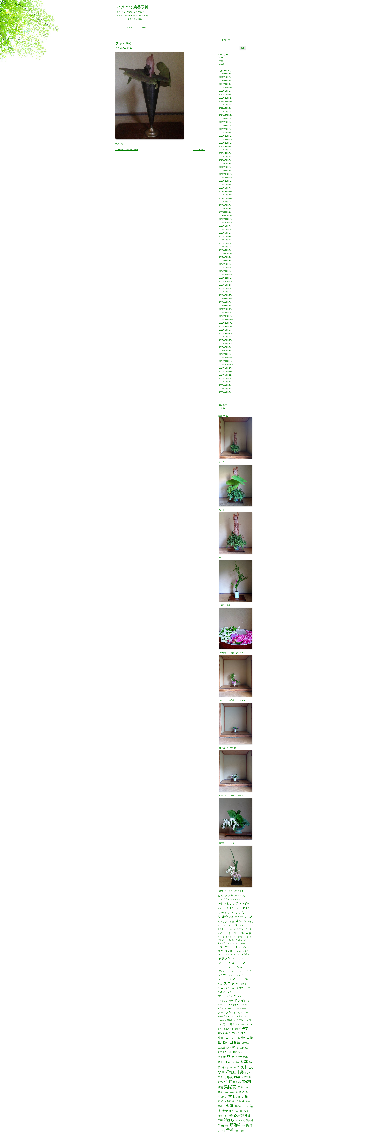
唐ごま (249, 1024)
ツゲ (248, 988)
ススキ (229, 983)
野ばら (229, 1120)
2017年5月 (223, 264)
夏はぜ (226, 1029)
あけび (221, 896)
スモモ (243, 984)
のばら (235, 933)
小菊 (221, 1037)
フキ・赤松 (199, 149)
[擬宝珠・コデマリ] (236, 817)
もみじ (249, 937)
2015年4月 (223, 344)
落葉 (247, 1101)
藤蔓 (225, 1110)
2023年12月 (224, 87)
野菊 (221, 1125)
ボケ (234, 1013)
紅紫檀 (238, 1082)
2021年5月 (223, 126)
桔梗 (226, 1068)
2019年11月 (224, 177)
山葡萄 (228, 1048)
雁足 (219, 1131)
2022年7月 (223, 108)
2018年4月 (223, 243)
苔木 (231, 1096)
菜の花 (227, 1101)
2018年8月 (223, 229)
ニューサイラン (233, 1005)
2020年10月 (224, 143)
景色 (246, 1048)
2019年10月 (224, 181)
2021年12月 (224, 115)
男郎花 (228, 1077)
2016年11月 (224, 278)
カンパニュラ (223, 954)
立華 (221, 61)
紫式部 (247, 1081)
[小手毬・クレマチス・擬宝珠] (236, 769)
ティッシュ (227, 996)
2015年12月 (224, 316)
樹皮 (117, 143)
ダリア (242, 988)
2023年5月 (223, 91)
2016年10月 (224, 281)
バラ (220, 1008)
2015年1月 (223, 354)
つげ (235, 925)
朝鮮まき (222, 1052)
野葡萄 (235, 1125)
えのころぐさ (223, 899)
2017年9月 (223, 257)
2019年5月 (223, 198)
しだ (241, 912)
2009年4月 (223, 385)
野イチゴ (239, 1120)
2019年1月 (223, 212)
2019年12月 (224, 174)
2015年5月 (223, 340)
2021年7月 (223, 119)
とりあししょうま (225, 929)
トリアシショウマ (225, 1001)
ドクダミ (240, 1000)
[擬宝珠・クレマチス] (236, 722)
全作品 (144, 28)
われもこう (231, 943)
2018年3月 (223, 247)
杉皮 (234, 1057)
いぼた (242, 896)
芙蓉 (246, 1088)
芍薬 (240, 1087)
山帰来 (241, 1037)
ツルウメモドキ (226, 991)
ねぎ (228, 933)
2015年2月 (223, 351)
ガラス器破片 (243, 954)
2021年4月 (223, 129)
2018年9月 (223, 226)
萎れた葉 (236, 1101)
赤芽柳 (239, 1115)
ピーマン (221, 1013)
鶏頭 (242, 1131)
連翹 (247, 1115)
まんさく (233, 937)
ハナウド (244, 1005)
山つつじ (231, 1037)
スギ (247, 979)
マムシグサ (242, 1012)
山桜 (250, 1037)
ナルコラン (222, 1005)
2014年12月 (224, 357)
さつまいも (232, 913)
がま (235, 903)
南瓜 (232, 1024)
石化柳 (247, 1077)
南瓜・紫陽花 (240, 1024)
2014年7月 (223, 375)
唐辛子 (220, 1029)
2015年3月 (223, 347)
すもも (250, 922)
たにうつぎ (227, 925)
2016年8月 (223, 288)
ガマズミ (233, 954)
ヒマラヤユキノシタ (232, 1008)
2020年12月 (224, 136)
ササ (228, 967)
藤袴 (231, 1111)
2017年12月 (224, 254)
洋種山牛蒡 (235, 1072)
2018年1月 (223, 250)
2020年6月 (223, 157)
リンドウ (238, 1016)
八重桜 (240, 1020)
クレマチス (226, 963)
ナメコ (250, 1001)
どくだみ (238, 929)
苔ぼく (222, 1096)
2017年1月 (223, 271)
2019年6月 (223, 195)
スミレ (237, 984)
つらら (240, 925)
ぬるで (221, 933)
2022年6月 (223, 112)
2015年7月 (223, 333)
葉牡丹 (221, 1106)
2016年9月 (223, 285)
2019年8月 (223, 188)
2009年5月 (223, 382)
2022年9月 (223, 105)
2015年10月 (224, 323)
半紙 (219, 1024)
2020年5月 (223, 160)
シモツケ (222, 975)
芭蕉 (220, 1092)
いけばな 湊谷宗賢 (132, 7)
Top (118, 28)
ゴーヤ (221, 967)
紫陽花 (230, 1087)
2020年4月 (223, 164)
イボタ (234, 947)
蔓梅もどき (240, 1106)
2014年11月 (224, 361)
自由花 (222, 64)
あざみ (229, 895)
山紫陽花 (245, 1043)
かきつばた (224, 903)
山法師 (223, 1042)
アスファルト (240, 943)
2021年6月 (223, 122)
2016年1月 (223, 312)
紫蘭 (220, 1087)
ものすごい (242, 937)
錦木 (243, 1126)
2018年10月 (224, 222)
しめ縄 (241, 917)
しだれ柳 (223, 916)
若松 (238, 1097)
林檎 (245, 1057)
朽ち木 (222, 1057)
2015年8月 (223, 330)
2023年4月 (223, 94)
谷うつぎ (222, 1116)
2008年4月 (223, 392)
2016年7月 (223, 292)
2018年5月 (223, 240)
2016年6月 (223, 295)
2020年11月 (224, 139)
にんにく (247, 929)
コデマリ (242, 963)
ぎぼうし (231, 907)
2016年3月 (223, 306)
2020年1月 (223, 171)
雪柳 (230, 1130)
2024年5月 (223, 80)
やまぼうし (222, 940)
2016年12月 (224, 274)
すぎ (232, 922)
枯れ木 (231, 1062)
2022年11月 (224, 101)
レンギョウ (222, 1020)
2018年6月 (223, 236)
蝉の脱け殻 (239, 1111)
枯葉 (244, 1062)
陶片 (249, 1125)
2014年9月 (223, 368)
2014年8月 (223, 371)
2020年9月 (223, 146)
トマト (240, 996)
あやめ (237, 896)
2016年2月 (223, 309)
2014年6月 (223, 378)
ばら (242, 933)
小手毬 (233, 1033)
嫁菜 (236, 1029)
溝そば (247, 1073)
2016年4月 (223, 302)
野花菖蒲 (248, 1120)
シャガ (231, 975)
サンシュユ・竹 (235, 971)
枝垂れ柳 (222, 1062)
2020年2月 (223, 167)
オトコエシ (238, 951)
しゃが (248, 916)
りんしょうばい (241, 940)
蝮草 (246, 1110)
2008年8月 (223, 389)
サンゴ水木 (236, 967)
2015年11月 (224, 319)
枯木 (238, 1062)
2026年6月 (223, 74)
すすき (241, 921)
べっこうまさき (223, 937)
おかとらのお (235, 899)
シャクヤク (241, 975)
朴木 (243, 1052)
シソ (243, 971)
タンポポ (234, 988)
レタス (245, 1016)
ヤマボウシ (228, 1016)
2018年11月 (224, 219)
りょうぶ (231, 940)
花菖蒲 (240, 1092)
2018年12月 (224, 216)
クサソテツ (237, 958)
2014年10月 (224, 364)
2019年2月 (223, 209)
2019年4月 (223, 202)
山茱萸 (221, 1047)
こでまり (245, 907)
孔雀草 (243, 1028)
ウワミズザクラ (243, 947)
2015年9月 (223, 326)
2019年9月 (223, 184)
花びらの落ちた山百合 (126, 149)
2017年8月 (223, 261)
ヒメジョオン (245, 1008)
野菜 (226, 1126)
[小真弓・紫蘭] (236, 579)
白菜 (237, 1077)
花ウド (226, 1092)
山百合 (234, 1042)
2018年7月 (223, 233)
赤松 (230, 1115)
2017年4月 (223, 267)
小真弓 (242, 1033)
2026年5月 (223, 77)
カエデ (245, 951)
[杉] (236, 531)
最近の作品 (131, 28)
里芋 (220, 1120)
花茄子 (232, 1092)
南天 (225, 1024)
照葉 (220, 1077)
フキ (228, 1012)
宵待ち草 (223, 1033)
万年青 (230, 1020)
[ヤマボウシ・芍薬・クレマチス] (236, 626)
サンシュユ (223, 971)
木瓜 (229, 1052)
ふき (248, 933)
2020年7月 (223, 153)
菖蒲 (220, 1101)
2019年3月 (223, 205)
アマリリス (223, 947)
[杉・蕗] (236, 438)
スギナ (220, 984)
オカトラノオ (225, 951)
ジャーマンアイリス (231, 979)
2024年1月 (223, 84)
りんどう (221, 943)
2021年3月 (223, 132)
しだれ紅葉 (233, 917)
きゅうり (221, 908)
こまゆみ (222, 912)
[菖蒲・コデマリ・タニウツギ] (236, 864)
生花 (221, 57)
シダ (248, 971)
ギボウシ (224, 958)
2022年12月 (224, 98)
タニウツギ (224, 987)
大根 (232, 1029)
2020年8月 (223, 150)
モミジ (220, 1016)
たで (219, 925)
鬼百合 (237, 1131)
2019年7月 (223, 191)
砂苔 (220, 1082)
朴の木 (236, 1052)
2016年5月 (223, 299)
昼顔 (242, 1048)
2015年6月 (223, 337)
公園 (246, 1020)
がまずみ (244, 903)
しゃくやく (223, 922)
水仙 (221, 1072)
